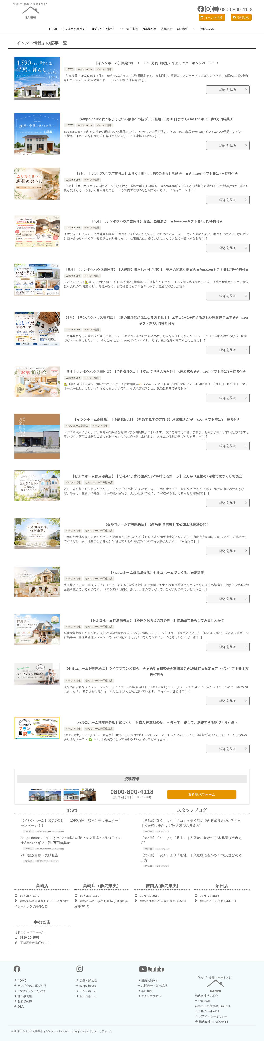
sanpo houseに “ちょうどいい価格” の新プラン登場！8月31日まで (156, 119)
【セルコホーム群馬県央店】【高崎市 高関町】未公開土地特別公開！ (157, 524)
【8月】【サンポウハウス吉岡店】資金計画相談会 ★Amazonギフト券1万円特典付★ (157, 221)
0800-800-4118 (132, 791)
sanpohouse (85, 69)
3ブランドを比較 (103, 29)
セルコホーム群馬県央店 (99, 482)
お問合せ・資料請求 (154, 985)
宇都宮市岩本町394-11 (35, 942)
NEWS (69, 69)
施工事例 (132, 29)
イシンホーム (88, 991)
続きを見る (227, 89)
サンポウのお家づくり (32, 985)
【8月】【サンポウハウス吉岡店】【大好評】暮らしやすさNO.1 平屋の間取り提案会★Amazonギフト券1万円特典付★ (157, 269)
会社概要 (182, 29)
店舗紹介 (166, 29)
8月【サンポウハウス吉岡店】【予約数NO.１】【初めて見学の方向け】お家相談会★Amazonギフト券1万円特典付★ (156, 371)
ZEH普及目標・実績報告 (39, 855)
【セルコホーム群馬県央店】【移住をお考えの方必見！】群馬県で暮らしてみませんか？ (156, 620)
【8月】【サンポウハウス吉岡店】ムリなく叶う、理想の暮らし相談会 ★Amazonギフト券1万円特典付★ (156, 173)
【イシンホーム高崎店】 (156, 419)
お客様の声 (149, 29)
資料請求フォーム (201, 794)
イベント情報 (104, 69)
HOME (53, 29)
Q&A (21, 1006)
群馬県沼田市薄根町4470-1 (218, 901)
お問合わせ (207, 29)
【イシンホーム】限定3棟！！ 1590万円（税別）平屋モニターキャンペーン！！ (156, 63)
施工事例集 (25, 996)
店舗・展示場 (88, 980)
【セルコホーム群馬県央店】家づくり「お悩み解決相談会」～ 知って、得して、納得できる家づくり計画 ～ (157, 722)
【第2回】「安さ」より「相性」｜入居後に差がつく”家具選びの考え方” (191, 857)
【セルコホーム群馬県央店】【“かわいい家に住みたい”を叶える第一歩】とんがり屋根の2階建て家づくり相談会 (156, 476)
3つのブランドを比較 (31, 991)
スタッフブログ (163, 831)
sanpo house (87, 985)
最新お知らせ (150, 980)
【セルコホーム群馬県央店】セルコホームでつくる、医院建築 (156, 572)
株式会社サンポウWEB (213, 1021)
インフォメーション (51, 861)
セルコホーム (88, 996)
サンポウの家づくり (75, 29)
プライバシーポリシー (213, 1016)
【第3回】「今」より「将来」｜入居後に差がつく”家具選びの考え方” (191, 840)
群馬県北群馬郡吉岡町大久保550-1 (163, 901)
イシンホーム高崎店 (77, 425)
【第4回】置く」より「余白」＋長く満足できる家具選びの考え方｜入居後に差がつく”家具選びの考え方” (191, 823)
